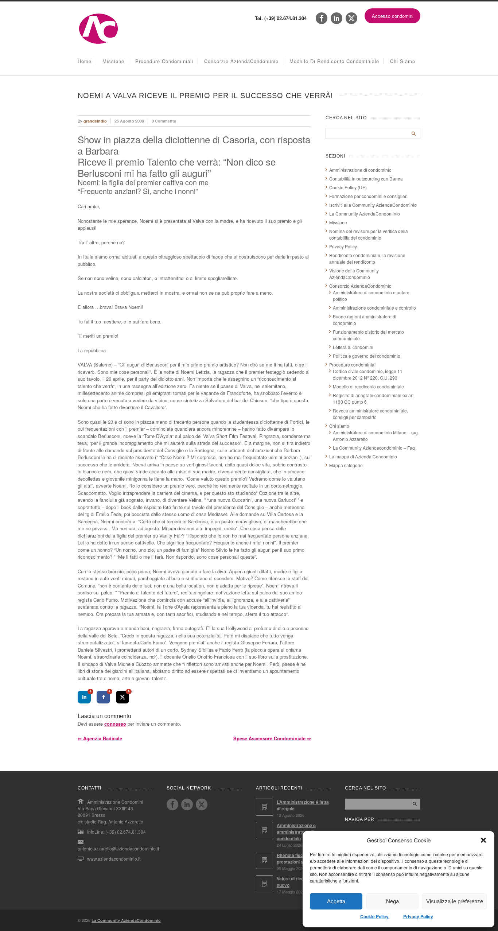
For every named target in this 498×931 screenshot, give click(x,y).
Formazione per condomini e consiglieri (368, 196)
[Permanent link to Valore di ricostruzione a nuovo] (264, 883)
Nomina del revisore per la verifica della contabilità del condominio (368, 234)
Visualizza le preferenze (454, 901)
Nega (392, 901)
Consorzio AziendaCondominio (241, 61)
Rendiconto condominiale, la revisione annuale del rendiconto (367, 258)
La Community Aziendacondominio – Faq (374, 448)
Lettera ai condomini (353, 347)
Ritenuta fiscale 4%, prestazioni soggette (298, 858)
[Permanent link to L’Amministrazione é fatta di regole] (264, 807)
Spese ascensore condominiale (272, 738)
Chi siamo (402, 61)
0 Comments (164, 121)
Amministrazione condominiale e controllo (374, 307)
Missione (113, 61)
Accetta (336, 901)
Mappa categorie (346, 465)
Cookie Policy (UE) (348, 187)
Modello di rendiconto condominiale (334, 61)
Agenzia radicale (100, 738)
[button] (483, 840)
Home (85, 61)
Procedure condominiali (164, 61)
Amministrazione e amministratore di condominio (296, 832)
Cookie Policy (374, 916)
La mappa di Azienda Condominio (363, 456)
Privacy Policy (418, 916)
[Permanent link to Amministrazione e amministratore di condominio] (264, 830)
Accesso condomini (392, 15)
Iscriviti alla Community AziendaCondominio (373, 205)
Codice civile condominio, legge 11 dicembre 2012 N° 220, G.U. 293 (367, 374)
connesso (115, 723)
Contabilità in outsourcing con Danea (366, 178)
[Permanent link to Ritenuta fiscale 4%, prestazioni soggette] (264, 860)
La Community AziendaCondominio (364, 213)
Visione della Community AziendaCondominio (354, 273)
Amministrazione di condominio (360, 170)
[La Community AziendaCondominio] (99, 43)
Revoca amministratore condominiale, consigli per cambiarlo (370, 413)
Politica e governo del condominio (366, 356)
